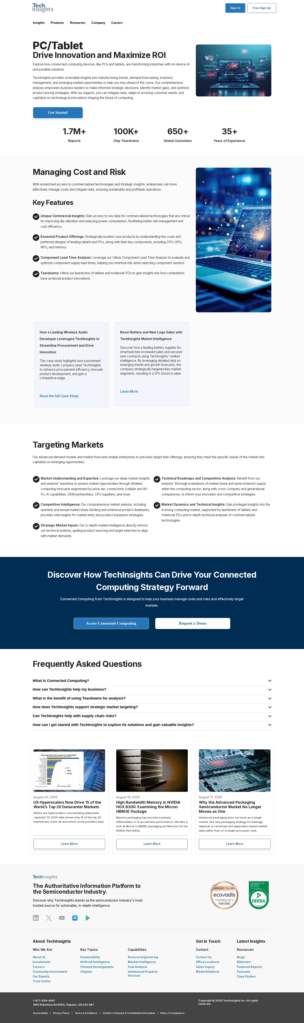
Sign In (235, 8)
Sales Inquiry (205, 967)
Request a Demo (192, 623)
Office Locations (207, 962)
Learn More (129, 391)
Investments (41, 962)
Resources (77, 22)
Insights (39, 22)
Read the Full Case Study (59, 396)
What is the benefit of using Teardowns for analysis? (79, 698)
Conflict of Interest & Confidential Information (129, 1013)
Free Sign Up (262, 8)
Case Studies (246, 976)
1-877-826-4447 (44, 1000)
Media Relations (207, 971)
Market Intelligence (142, 962)
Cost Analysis (137, 967)
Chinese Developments (97, 967)
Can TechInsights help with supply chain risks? (74, 716)
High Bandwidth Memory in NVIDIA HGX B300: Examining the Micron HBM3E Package (148, 807)
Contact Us (204, 957)
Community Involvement (50, 971)
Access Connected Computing (111, 623)
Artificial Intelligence (95, 962)
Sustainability (90, 957)
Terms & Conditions (86, 1013)
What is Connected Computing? (61, 681)
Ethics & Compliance (172, 1013)
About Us (39, 957)
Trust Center (42, 981)
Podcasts (243, 971)
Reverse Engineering (143, 957)
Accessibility (40, 1013)
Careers (117, 22)
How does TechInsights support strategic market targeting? (85, 707)
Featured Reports (249, 967)
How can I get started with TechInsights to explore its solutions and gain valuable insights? (113, 725)
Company (98, 22)
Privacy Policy (61, 1013)
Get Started (58, 112)
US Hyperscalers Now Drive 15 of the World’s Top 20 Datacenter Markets (67, 804)
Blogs (241, 957)
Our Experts (41, 976)
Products (57, 22)
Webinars (244, 962)
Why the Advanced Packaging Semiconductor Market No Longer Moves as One (230, 807)
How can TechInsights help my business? (69, 689)
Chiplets (86, 971)
